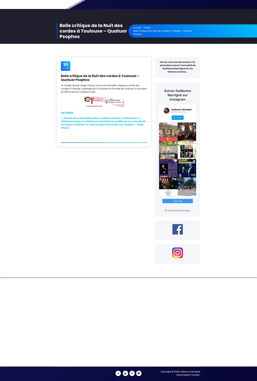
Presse (147, 27)
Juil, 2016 (65, 65)
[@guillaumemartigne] (166, 110)
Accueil (137, 27)
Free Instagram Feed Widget (179, 211)
